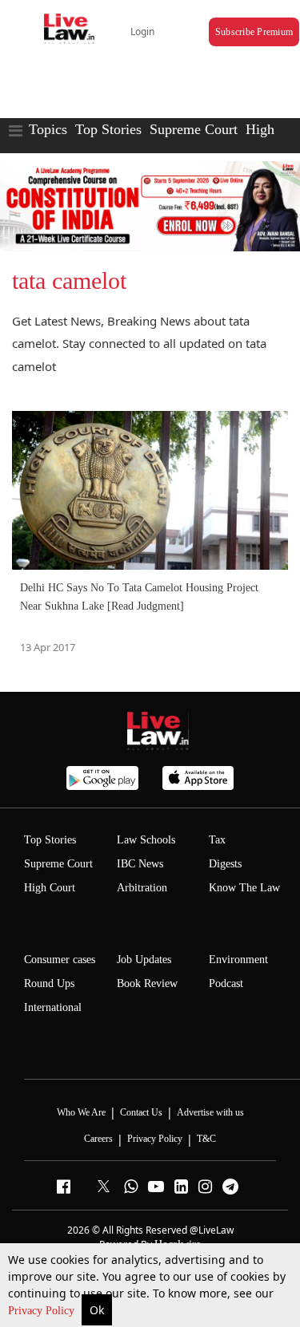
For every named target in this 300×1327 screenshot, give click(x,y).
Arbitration (142, 888)
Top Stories (108, 129)
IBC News (140, 864)
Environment (238, 960)
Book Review (147, 983)
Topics (48, 129)
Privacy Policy (43, 1311)
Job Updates (144, 960)
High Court (49, 888)
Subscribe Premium (254, 32)
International (53, 1007)
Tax (217, 840)
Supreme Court (194, 129)
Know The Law (244, 888)
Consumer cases (59, 960)
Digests (225, 864)
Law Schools (146, 840)
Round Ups (49, 983)
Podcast (226, 983)
